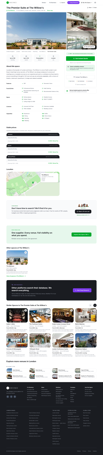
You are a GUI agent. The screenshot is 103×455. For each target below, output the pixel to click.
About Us (72, 389)
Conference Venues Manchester (72, 413)
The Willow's (11, 10)
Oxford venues (55, 441)
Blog (71, 391)
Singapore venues (87, 423)
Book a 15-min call (84, 211)
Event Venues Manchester (73, 416)
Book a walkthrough (31, 399)
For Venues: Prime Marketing (60, 396)
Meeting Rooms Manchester (74, 419)
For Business (52, 2)
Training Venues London (11, 425)
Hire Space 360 (30, 389)
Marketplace (59, 391)
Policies (72, 401)
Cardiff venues (55, 433)
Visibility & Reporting (31, 395)
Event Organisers (45, 391)
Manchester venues (56, 415)
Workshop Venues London (34, 436)
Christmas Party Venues (34, 415)
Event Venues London (11, 428)
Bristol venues (55, 423)
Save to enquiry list (81, 84)
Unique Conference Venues (12, 415)
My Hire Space (87, 2)
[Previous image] (8, 257)
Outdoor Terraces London (11, 438)
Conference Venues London (12, 412)
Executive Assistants (46, 393)
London (18, 51)
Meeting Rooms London (34, 423)
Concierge (58, 393)
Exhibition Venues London (12, 433)
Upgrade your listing (89, 393)
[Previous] (90, 305)
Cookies (95, 451)
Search (63, 2)
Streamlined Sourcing (32, 391)
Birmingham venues (56, 418)
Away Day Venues (10, 423)
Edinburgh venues (56, 420)
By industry (29, 397)
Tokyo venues (86, 420)
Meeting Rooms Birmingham (74, 427)
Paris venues (86, 415)
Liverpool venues (56, 428)
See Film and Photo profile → (52, 156)
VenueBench (73, 393)
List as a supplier (59, 402)
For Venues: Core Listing (61, 398)
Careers (72, 395)
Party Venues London (33, 418)
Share (90, 7)
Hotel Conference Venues (34, 412)
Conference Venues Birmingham (72, 422)
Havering (35, 51)
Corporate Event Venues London (36, 428)
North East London (26, 51)
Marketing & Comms (46, 395)
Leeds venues (63, 423)
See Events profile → (53, 145)
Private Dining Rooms (11, 420)
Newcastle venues (56, 436)
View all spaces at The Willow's (15, 276)
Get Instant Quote (81, 58)
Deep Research (74, 2)
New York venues (86, 412)
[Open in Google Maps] (33, 184)
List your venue (59, 400)
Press (71, 397)
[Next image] (25, 257)
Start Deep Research (83, 290)
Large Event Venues (33, 433)
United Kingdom (10, 51)
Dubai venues (86, 418)
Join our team (88, 389)
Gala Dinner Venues (10, 430)
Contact (72, 399)
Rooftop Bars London (33, 420)
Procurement (44, 389)
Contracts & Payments (32, 393)
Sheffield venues (56, 443)
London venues (55, 412)
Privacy (84, 451)
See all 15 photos (90, 46)
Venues (44, 2)
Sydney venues (86, 425)
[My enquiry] (95, 2)
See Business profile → (53, 134)
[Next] (95, 305)
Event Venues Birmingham (73, 425)
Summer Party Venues (11, 418)
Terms (89, 451)
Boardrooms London (33, 425)
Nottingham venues (56, 438)
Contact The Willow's (81, 77)
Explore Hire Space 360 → (81, 234)
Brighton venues (55, 430)
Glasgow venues (55, 425)
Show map (50, 10)
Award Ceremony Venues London (36, 430)
